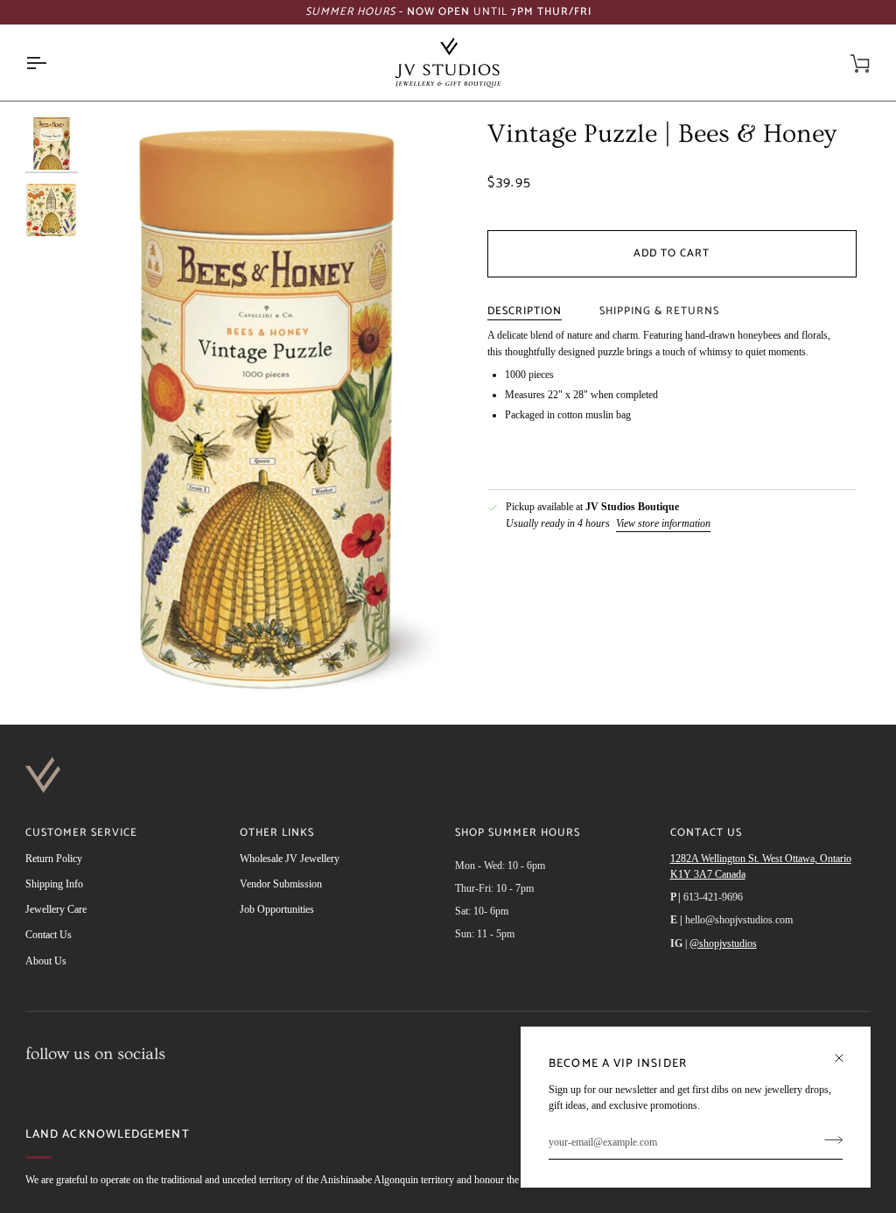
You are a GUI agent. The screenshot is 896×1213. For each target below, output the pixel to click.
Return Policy (53, 858)
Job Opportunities (277, 909)
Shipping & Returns (659, 311)
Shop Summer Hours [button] (517, 833)
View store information (663, 523)
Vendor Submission (281, 884)
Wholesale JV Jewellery (290, 858)
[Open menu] (51, 63)
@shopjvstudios (723, 943)
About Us (45, 961)
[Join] (828, 1140)
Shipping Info (54, 884)
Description (524, 311)
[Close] (846, 1051)
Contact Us (48, 935)
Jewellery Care (56, 909)
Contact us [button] (706, 833)
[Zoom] (267, 408)
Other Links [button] (277, 833)
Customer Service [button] (81, 833)
